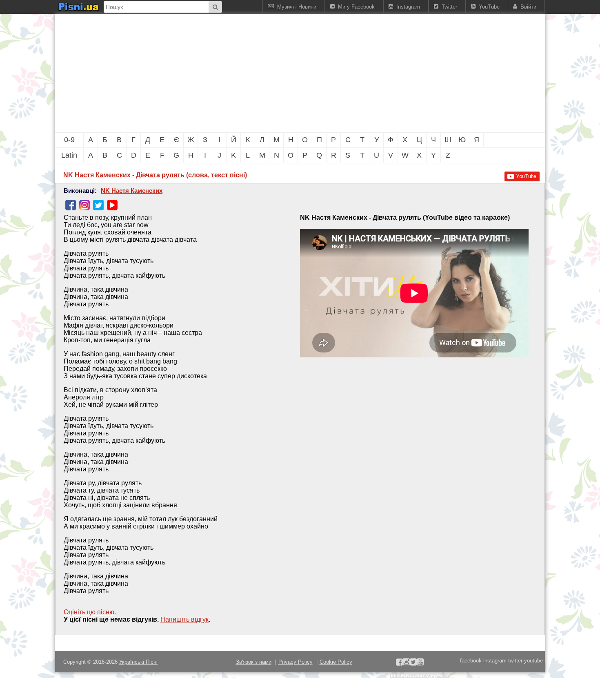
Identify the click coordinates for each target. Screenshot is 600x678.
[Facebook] (71, 205)
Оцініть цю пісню (89, 612)
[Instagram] (84, 205)
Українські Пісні (138, 662)
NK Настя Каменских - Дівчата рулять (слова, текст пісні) (155, 175)
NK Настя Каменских (131, 190)
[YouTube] (112, 205)
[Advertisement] (255, 73)
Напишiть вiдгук (184, 619)
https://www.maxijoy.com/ (420, 675)
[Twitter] (98, 205)
